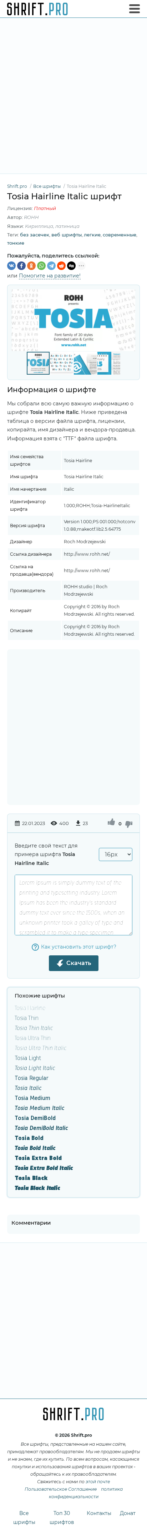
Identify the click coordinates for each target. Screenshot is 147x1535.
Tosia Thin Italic (34, 1027)
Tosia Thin (27, 1017)
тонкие (15, 243)
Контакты (99, 1513)
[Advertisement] (73, 95)
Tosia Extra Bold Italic (44, 1167)
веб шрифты (66, 235)
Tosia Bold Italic (35, 1147)
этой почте (98, 1481)
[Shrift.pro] (37, 8)
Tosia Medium (32, 1097)
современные (119, 235)
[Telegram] (51, 265)
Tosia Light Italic (35, 1067)
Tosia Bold (29, 1137)
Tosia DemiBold (35, 1117)
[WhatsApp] (41, 265)
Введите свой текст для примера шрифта (46, 854)
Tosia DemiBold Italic (41, 1127)
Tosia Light (28, 1057)
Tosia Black (31, 1177)
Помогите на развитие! (50, 275)
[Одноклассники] (31, 265)
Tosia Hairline (30, 1007)
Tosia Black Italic (37, 1187)
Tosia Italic (28, 1087)
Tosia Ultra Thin (33, 1037)
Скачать (78, 963)
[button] (129, 320)
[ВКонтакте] (11, 265)
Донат (128, 1513)
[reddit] (61, 265)
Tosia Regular (32, 1077)
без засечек (34, 235)
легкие (92, 235)
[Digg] (71, 265)
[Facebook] (21, 265)
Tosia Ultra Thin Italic (41, 1047)
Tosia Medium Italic (40, 1107)
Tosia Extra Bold (38, 1157)
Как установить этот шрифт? (78, 947)
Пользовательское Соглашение (61, 1489)
